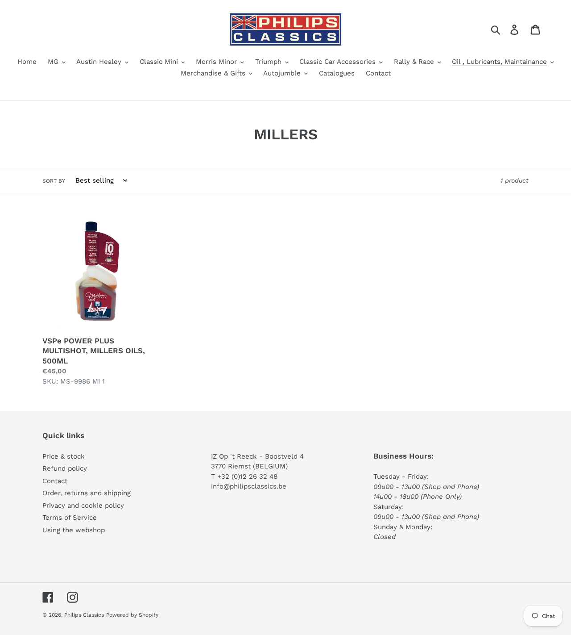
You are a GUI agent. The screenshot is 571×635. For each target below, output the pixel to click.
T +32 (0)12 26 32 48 (244, 476)
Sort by (53, 181)
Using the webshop (73, 530)
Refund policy (64, 468)
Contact (54, 481)
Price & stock (63, 456)
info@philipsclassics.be (248, 486)
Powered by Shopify (132, 615)
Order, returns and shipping (86, 493)
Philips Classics (84, 615)
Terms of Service (69, 518)
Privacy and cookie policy (83, 505)
